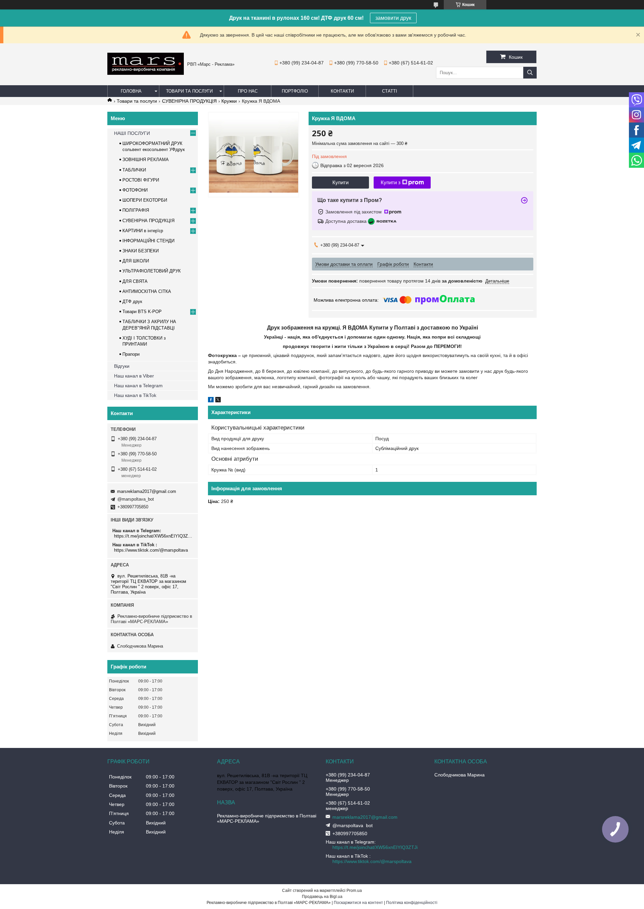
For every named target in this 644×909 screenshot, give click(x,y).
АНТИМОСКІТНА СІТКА (146, 291)
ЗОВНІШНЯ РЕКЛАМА (145, 159)
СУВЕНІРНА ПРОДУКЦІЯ (189, 101)
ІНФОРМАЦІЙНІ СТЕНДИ (148, 240)
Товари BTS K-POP (142, 311)
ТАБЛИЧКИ (134, 169)
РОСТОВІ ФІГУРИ (140, 180)
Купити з (390, 182)
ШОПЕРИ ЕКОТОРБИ (144, 200)
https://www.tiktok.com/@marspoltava (151, 550)
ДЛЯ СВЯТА (135, 281)
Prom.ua (354, 890)
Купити (340, 182)
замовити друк (393, 18)
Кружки (229, 101)
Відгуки (121, 366)
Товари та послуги (189, 91)
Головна (131, 91)
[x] (218, 400)
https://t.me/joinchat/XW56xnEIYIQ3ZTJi (153, 536)
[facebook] (211, 400)
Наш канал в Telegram (138, 385)
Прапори (131, 354)
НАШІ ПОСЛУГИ (132, 133)
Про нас (248, 91)
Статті (389, 91)
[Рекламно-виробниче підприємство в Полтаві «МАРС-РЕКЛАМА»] (145, 73)
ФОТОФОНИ (135, 190)
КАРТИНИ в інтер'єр (142, 230)
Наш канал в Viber (134, 375)
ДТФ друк (132, 301)
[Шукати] (530, 73)
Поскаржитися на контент (358, 902)
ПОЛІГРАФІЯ (135, 210)
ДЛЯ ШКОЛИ (135, 260)
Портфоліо (295, 91)
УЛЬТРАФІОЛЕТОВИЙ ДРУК (151, 270)
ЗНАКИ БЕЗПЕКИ (140, 250)
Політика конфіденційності (411, 902)
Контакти (342, 91)
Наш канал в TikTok (135, 395)
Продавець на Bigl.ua (322, 896)
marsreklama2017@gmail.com (146, 491)
